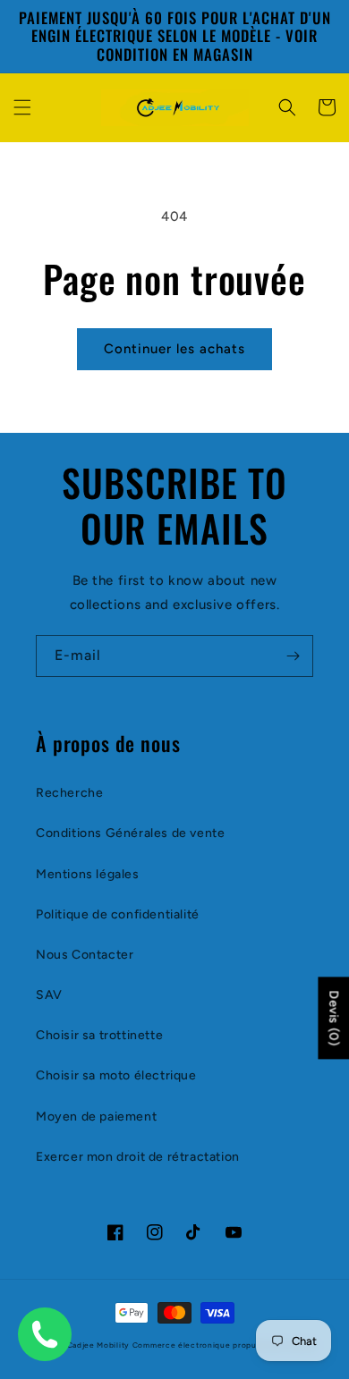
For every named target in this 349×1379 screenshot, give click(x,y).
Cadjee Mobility (99, 1345)
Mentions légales (88, 874)
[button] (22, 107)
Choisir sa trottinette (99, 1035)
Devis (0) (333, 1018)
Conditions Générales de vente (130, 833)
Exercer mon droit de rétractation (138, 1156)
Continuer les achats (174, 349)
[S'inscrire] (292, 656)
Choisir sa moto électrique (116, 1075)
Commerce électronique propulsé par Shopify (224, 1345)
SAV (49, 995)
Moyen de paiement (96, 1116)
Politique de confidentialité (118, 914)
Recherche (69, 792)
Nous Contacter (84, 954)
